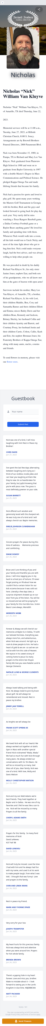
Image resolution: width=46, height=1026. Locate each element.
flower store (12, 361)
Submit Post (23, 424)
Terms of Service (30, 1014)
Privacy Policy (16, 1014)
